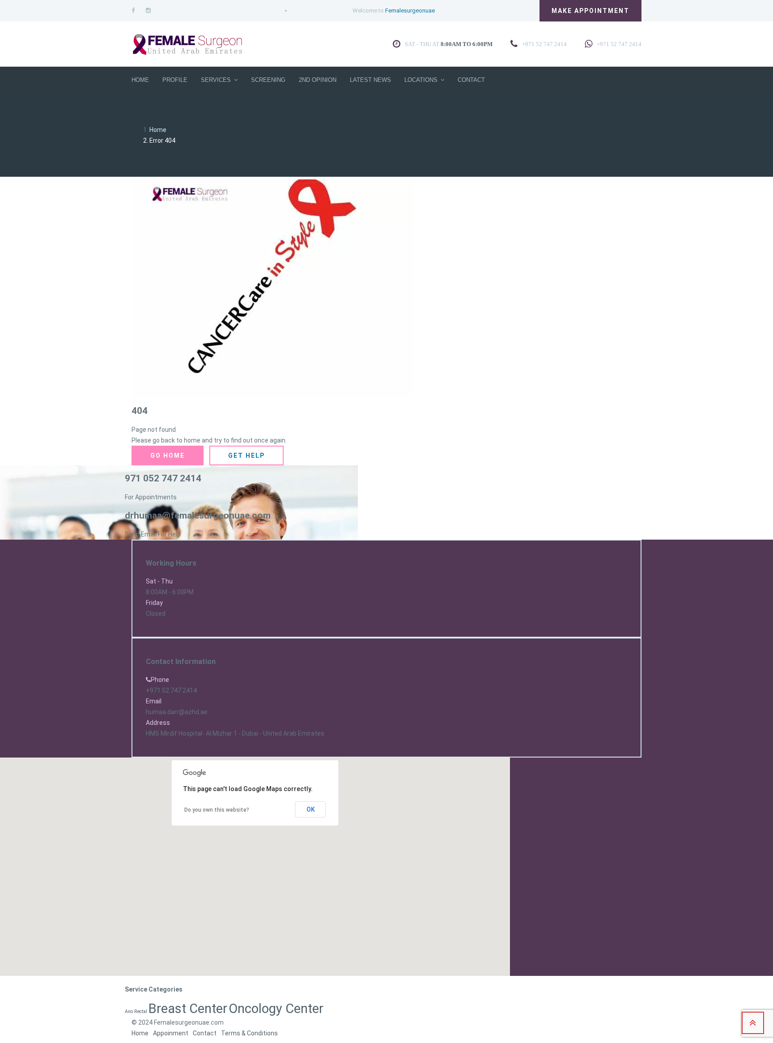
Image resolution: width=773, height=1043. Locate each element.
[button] (98, 852)
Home (140, 80)
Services (216, 80)
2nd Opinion (317, 80)
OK (310, 809)
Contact (471, 80)
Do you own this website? (216, 810)
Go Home (167, 455)
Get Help (246, 455)
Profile (174, 80)
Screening (268, 80)
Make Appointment (590, 10)
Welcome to (394, 10)
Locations (420, 80)
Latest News (370, 80)
